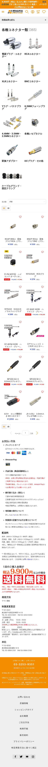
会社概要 (24, 716)
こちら (14, 515)
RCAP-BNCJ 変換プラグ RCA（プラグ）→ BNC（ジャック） (13, 240)
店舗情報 (24, 703)
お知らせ (18, 632)
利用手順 (24, 728)
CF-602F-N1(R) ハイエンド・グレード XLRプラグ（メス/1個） (35, 310)
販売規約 (24, 735)
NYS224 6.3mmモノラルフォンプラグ (13, 310)
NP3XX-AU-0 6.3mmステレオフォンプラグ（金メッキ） (12, 380)
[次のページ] (37, 433)
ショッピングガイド (24, 709)
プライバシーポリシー (24, 741)
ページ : (18, 433)
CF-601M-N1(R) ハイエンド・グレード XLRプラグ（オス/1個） (13, 345)
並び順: (5, 202)
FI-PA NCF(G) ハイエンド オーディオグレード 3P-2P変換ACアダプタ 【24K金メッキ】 (13, 275)
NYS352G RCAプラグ (35, 275)
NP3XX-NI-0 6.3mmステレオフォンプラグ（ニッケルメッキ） (35, 380)
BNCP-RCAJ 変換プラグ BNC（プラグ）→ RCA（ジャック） (35, 240)
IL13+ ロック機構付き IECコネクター (13, 415)
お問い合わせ (24, 697)
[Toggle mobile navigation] (3, 12)
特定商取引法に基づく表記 (24, 747)
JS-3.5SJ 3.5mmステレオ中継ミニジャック (35, 415)
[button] (27, 12)
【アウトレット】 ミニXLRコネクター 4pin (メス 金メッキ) (35, 345)
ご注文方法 (24, 722)
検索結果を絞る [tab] (8, 20)
